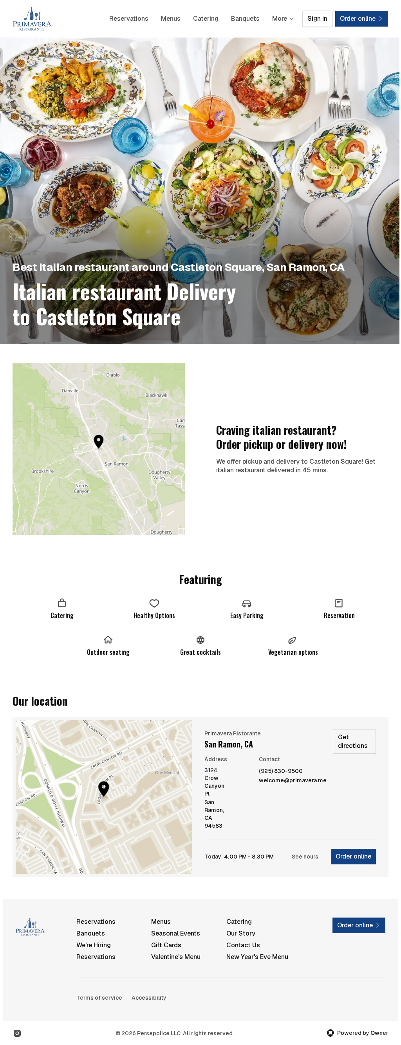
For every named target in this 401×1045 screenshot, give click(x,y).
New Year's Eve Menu (257, 957)
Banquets (245, 18)
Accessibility (149, 997)
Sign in (317, 18)
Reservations (128, 18)
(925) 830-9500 (281, 771)
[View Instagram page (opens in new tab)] (17, 1033)
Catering (206, 18)
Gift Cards (166, 945)
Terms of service (99, 997)
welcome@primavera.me (293, 780)
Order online (353, 856)
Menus (171, 18)
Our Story (240, 933)
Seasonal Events (175, 933)
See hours (305, 856)
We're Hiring (93, 945)
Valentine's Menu (175, 957)
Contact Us (243, 945)
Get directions (353, 741)
